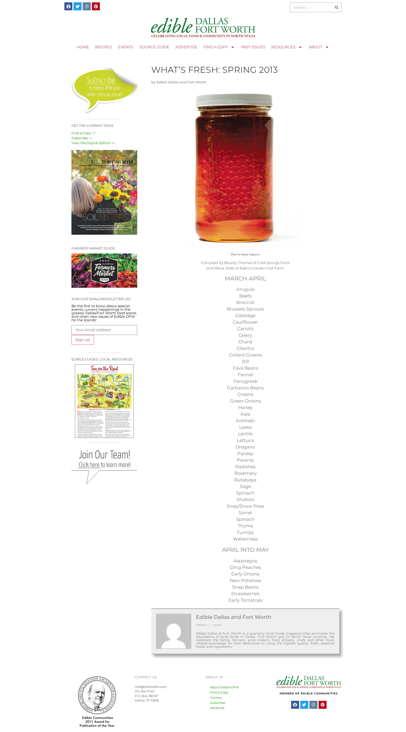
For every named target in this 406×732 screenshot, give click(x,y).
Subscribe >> (81, 138)
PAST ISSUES (253, 47)
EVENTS (125, 47)
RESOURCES (283, 47)
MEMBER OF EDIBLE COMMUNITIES (309, 693)
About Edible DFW (224, 687)
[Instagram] (87, 6)
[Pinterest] (96, 6)
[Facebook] (68, 6)
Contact (216, 697)
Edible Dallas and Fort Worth (233, 617)
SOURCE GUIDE (154, 47)
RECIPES (103, 47)
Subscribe (217, 703)
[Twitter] (78, 6)
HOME (83, 47)
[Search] (336, 7)
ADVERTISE (186, 47)
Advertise (217, 708)
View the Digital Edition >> (93, 143)
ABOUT (315, 47)
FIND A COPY (215, 47)
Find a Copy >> (83, 133)
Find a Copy (219, 692)
